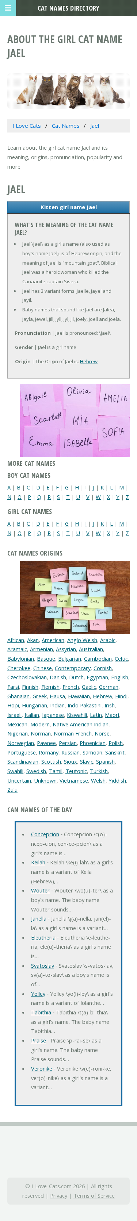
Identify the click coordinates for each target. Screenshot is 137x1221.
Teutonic (76, 771)
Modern (40, 724)
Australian (91, 649)
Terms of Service (94, 1195)
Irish (109, 705)
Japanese (53, 714)
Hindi (121, 696)
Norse (102, 733)
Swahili (15, 771)
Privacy (58, 1195)
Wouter (40, 890)
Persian (68, 742)
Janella (38, 918)
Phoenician (93, 742)
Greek (40, 696)
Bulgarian (69, 658)
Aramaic (17, 649)
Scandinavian (22, 761)
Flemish (50, 686)
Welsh (98, 780)
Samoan (92, 752)
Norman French (73, 733)
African (15, 640)
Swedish (36, 771)
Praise (38, 1040)
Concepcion (45, 834)
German (108, 686)
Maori (112, 714)
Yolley (38, 993)
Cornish (103, 668)
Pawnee (46, 742)
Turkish (99, 771)
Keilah (38, 862)
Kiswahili (77, 714)
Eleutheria (43, 937)
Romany (48, 752)
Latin (96, 714)
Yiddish (117, 780)
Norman (41, 733)
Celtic (121, 658)
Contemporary (73, 668)
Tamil (55, 771)
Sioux (70, 761)
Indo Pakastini (85, 705)
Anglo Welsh (82, 640)
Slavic (86, 761)
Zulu (12, 789)
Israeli (14, 714)
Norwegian (20, 742)
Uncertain (19, 780)
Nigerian (17, 733)
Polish (116, 742)
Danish (58, 677)
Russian (70, 752)
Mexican (17, 724)
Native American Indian (81, 724)
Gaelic (89, 686)
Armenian (41, 649)
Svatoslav (42, 965)
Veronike (41, 1068)
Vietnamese (74, 780)
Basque (46, 658)
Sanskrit (115, 752)
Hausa (57, 696)
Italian (31, 714)
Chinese (42, 668)
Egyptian (97, 677)
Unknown (45, 780)
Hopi (13, 705)
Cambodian (98, 658)
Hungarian (34, 705)
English (119, 677)
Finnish (30, 686)
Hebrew (89, 361)
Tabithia (41, 1012)
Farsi (13, 686)
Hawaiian (79, 696)
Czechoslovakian (27, 677)
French (70, 686)
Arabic (107, 640)
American (53, 640)
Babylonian (20, 658)
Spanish (105, 761)
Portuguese (21, 752)
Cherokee (18, 668)
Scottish (51, 761)
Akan (33, 640)
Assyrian (66, 649)
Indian (57, 705)
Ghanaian (18, 696)
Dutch (76, 677)
